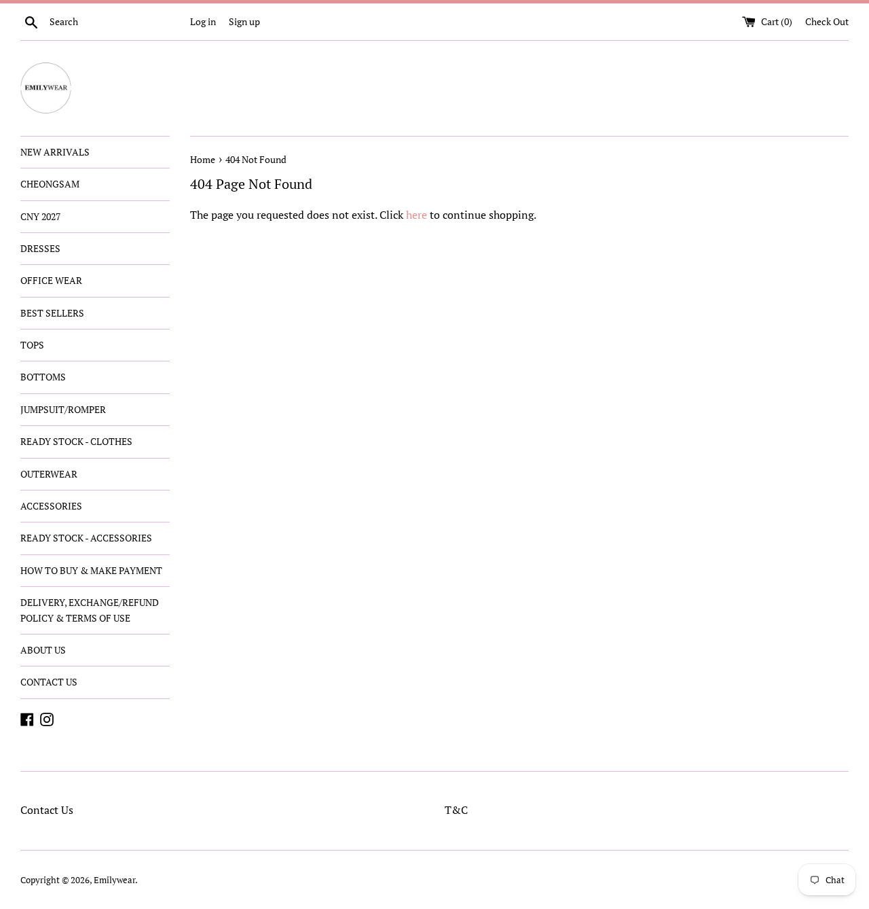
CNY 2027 (40, 216)
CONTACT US (48, 681)
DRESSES (40, 248)
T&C (456, 809)
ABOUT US (43, 649)
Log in (203, 21)
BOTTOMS (43, 376)
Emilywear (114, 880)
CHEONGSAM (49, 183)
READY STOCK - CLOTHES (76, 441)
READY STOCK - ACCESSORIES (86, 537)
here (416, 214)
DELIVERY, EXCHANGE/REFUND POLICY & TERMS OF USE (89, 610)
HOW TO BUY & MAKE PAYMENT (91, 570)
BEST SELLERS (52, 312)
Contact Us (46, 809)
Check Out (827, 21)
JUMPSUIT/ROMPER (63, 409)
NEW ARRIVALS (55, 151)
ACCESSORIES (51, 505)
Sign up (244, 21)
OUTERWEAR (48, 473)
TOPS (32, 344)
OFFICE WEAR (51, 280)
